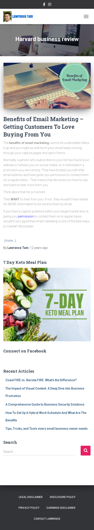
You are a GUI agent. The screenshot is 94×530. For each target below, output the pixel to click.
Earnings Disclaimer (61, 507)
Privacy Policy (29, 507)
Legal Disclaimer (31, 497)
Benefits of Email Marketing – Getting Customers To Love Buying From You (43, 126)
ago (39, 248)
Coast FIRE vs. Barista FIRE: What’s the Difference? (41, 380)
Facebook (44, 5)
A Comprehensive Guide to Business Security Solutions (44, 404)
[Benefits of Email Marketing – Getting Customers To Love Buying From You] (47, 86)
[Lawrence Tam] (19, 16)
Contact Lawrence (47, 518)
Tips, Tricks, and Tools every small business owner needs (46, 428)
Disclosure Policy (62, 497)
